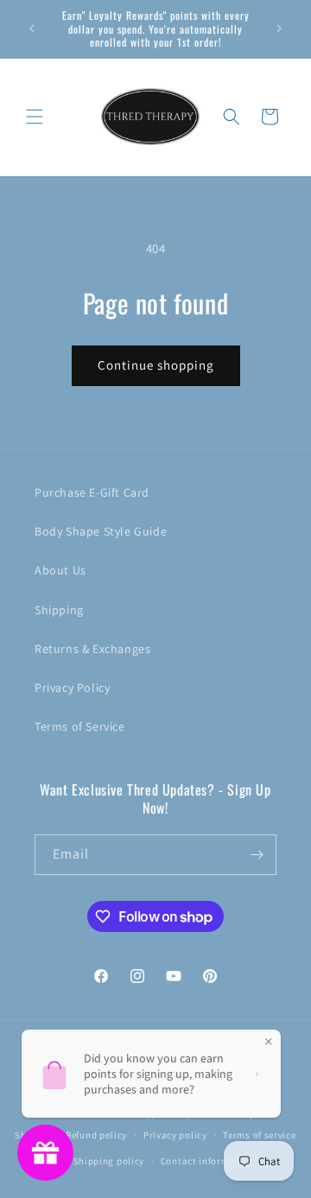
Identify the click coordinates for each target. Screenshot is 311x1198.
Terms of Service (80, 726)
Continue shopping (156, 365)
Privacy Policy (72, 687)
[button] (35, 117)
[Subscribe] (257, 854)
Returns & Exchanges (92, 648)
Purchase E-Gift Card (92, 492)
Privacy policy (175, 1135)
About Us (60, 570)
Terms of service (259, 1135)
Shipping (59, 610)
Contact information (207, 1161)
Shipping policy (109, 1161)
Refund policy (96, 1135)
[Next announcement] (279, 29)
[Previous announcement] (32, 29)
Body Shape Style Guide (101, 531)
